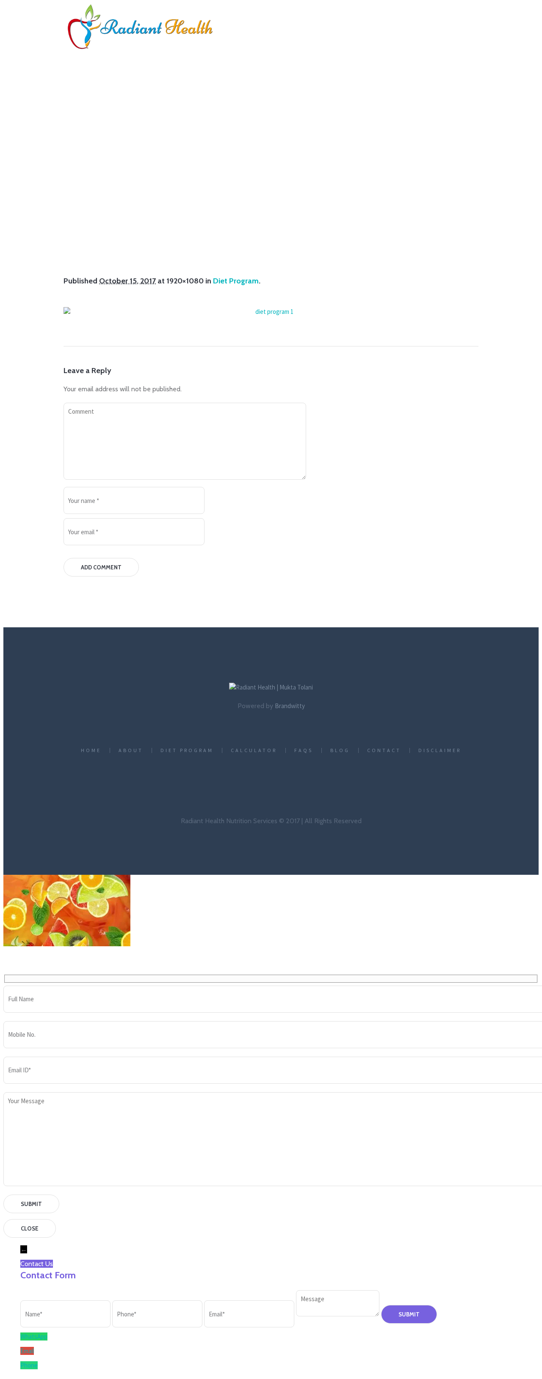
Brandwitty (290, 706)
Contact (384, 750)
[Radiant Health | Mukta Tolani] (271, 687)
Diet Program (251, 216)
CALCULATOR (254, 750)
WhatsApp (33, 1336)
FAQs (303, 750)
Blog (340, 750)
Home (205, 216)
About (131, 750)
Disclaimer (439, 750)
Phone (29, 1365)
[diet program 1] (271, 311)
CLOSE (30, 1228)
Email (27, 1351)
